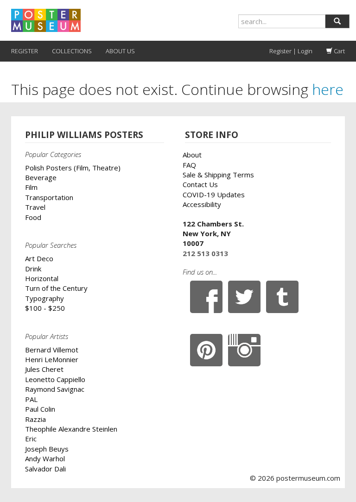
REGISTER (24, 51)
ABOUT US (120, 51)
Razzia (35, 419)
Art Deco (39, 258)
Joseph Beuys (47, 448)
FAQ (189, 164)
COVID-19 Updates (214, 194)
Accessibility (202, 204)
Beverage (41, 177)
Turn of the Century (56, 288)
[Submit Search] (337, 21)
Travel (35, 207)
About (192, 154)
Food (33, 217)
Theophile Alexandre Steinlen (71, 428)
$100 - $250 (45, 308)
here (327, 89)
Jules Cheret (44, 369)
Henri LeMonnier (51, 359)
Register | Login (290, 51)
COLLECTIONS (72, 51)
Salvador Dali (45, 468)
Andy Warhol (45, 458)
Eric (31, 438)
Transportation (49, 197)
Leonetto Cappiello (55, 379)
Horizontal (41, 278)
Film (31, 187)
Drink (33, 268)
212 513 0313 (205, 253)
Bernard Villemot (51, 349)
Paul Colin (40, 409)
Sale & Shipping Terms (218, 174)
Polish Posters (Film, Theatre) (73, 167)
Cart (338, 51)
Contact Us (200, 184)
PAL (31, 399)
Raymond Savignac (54, 389)
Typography (44, 298)
